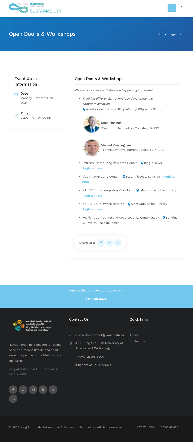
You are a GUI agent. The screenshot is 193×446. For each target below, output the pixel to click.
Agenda (175, 34)
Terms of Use (168, 427)
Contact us (137, 341)
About (133, 335)
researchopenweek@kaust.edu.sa (99, 335)
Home (162, 34)
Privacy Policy (145, 427)
